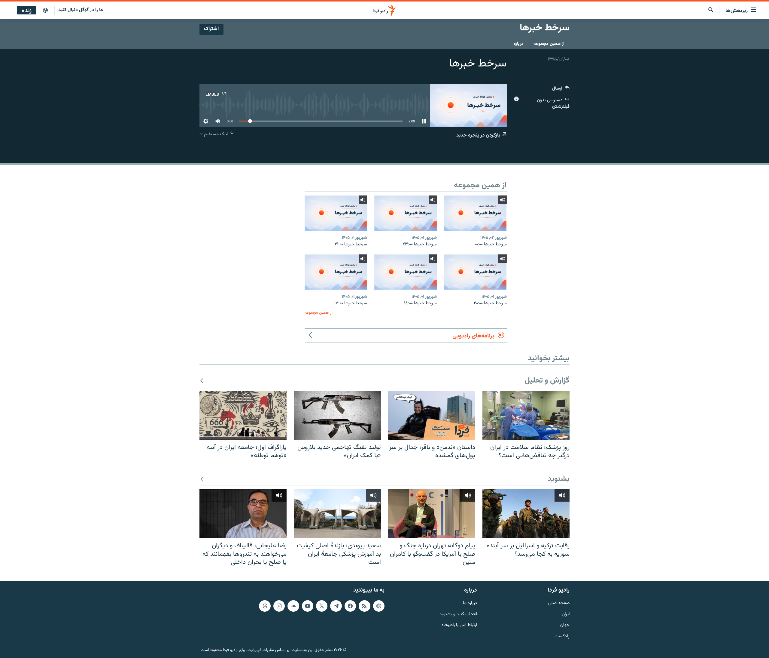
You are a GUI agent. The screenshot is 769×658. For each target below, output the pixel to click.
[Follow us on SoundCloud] (293, 606)
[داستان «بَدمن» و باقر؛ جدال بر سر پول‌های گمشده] (431, 415)
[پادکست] (45, 10)
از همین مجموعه (548, 43)
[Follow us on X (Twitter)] (321, 606)
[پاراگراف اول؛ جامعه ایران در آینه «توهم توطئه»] (243, 415)
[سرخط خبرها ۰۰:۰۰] (475, 213)
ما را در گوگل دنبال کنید (80, 10)
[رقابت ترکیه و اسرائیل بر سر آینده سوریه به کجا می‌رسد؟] (526, 513)
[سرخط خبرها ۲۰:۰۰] (475, 272)
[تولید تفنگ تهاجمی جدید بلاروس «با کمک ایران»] (337, 415)
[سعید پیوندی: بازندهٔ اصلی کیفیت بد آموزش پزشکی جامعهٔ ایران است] (337, 513)
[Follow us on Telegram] (336, 606)
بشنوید (559, 479)
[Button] (561, 90)
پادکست (562, 636)
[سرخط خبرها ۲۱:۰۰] (336, 213)
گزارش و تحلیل (547, 381)
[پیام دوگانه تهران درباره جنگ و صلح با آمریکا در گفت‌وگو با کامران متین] (431, 513)
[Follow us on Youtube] (307, 606)
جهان (565, 625)
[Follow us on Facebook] (350, 606)
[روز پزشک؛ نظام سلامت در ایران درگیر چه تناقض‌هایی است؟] (526, 415)
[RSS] (364, 606)
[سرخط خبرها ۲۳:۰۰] (405, 213)
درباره (518, 43)
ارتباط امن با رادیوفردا (458, 625)
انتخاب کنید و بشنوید (458, 614)
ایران (566, 614)
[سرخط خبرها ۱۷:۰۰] (336, 272)
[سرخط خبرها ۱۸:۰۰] (405, 272)
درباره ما (470, 603)
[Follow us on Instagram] (279, 606)
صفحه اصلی (559, 603)
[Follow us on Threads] (264, 606)
